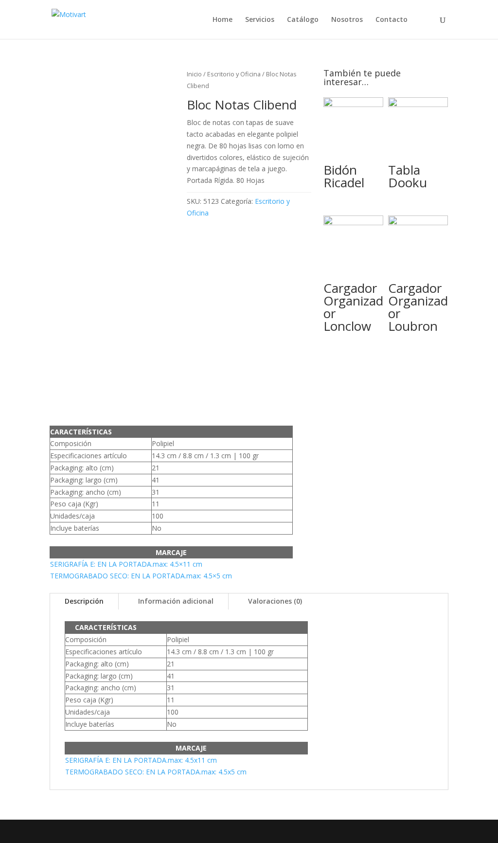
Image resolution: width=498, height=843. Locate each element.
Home (222, 20)
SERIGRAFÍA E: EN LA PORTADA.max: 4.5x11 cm (141, 760)
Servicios (259, 20)
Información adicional (175, 601)
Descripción (84, 601)
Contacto (391, 20)
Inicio (194, 74)
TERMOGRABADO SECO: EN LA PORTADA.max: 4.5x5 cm (156, 771)
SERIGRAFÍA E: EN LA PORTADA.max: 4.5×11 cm (126, 564)
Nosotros (347, 20)
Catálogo (303, 20)
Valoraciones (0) (275, 601)
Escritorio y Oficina (234, 74)
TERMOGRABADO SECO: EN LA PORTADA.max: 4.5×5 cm (141, 575)
